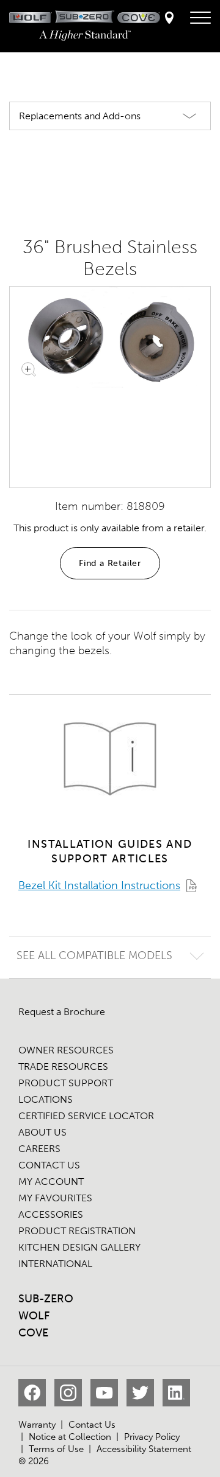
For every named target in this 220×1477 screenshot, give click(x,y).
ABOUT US (42, 1132)
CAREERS (39, 1148)
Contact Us (92, 1424)
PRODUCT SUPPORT (65, 1083)
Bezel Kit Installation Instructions (99, 885)
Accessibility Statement (144, 1449)
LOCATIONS (45, 1099)
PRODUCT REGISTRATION (77, 1231)
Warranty (37, 1424)
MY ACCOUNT (51, 1181)
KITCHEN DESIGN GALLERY (79, 1247)
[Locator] (169, 18)
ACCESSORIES (50, 1214)
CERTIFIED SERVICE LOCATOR (86, 1116)
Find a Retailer (110, 563)
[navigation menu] (200, 18)
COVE (33, 1332)
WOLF (34, 1315)
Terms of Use (56, 1449)
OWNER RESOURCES (66, 1050)
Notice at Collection (70, 1436)
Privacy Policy (152, 1436)
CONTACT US (49, 1165)
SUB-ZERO (45, 1298)
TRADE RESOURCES (63, 1066)
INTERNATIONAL (55, 1263)
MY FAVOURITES (55, 1198)
